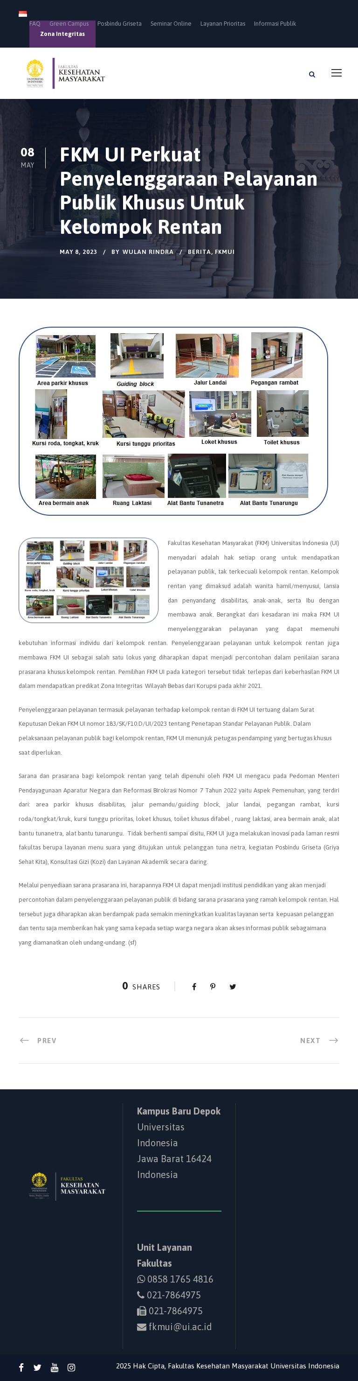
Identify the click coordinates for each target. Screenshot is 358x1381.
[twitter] (37, 1367)
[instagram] (71, 1367)
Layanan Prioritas (222, 23)
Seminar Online (171, 23)
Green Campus (69, 23)
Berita (199, 251)
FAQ (35, 23)
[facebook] (21, 1367)
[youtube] (54, 1367)
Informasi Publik (275, 23)
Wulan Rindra (148, 251)
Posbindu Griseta (119, 23)
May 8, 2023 (78, 251)
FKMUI (225, 251)
